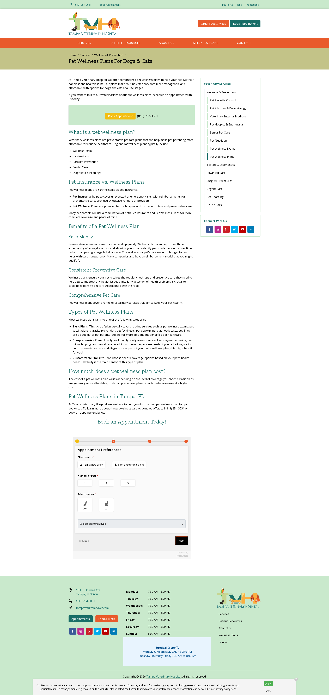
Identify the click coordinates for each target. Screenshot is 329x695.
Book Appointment (245, 24)
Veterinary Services (217, 84)
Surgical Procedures (219, 181)
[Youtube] (242, 229)
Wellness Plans (205, 43)
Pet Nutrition (218, 140)
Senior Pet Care (220, 132)
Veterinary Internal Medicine (228, 116)
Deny (268, 690)
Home (72, 55)
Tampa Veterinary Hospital (163, 676)
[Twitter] (234, 229)
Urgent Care (215, 189)
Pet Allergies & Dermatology (228, 108)
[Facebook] (209, 229)
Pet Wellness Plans (222, 157)
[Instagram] (218, 229)
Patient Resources (125, 43)
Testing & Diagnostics (221, 165)
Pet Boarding (215, 197)
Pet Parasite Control (223, 100)
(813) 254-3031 (147, 116)
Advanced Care (216, 173)
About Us (166, 43)
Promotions (252, 4)
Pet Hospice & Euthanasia (226, 124)
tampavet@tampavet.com (92, 608)
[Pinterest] (226, 229)
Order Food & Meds (213, 24)
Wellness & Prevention (108, 55)
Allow (268, 683)
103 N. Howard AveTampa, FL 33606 (88, 592)
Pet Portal (227, 4)
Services (84, 43)
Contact (244, 43)
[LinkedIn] (250, 229)
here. (233, 689)
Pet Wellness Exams (222, 148)
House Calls (214, 205)
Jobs (239, 4)
